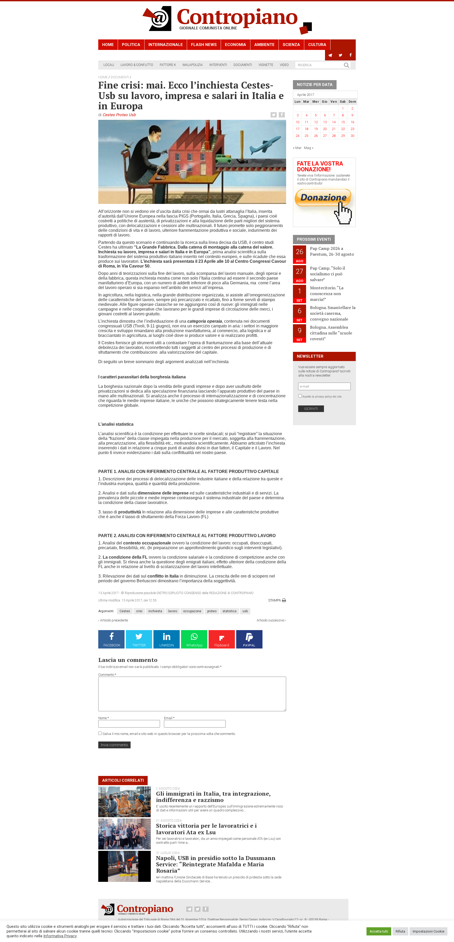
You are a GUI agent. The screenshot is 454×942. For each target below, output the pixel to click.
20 (325, 129)
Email (169, 718)
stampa (274, 600)
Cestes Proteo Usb (119, 114)
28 (334, 136)
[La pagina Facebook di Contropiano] (350, 55)
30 (352, 136)
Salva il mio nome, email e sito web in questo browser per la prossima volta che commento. (169, 734)
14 (334, 122)
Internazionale (165, 44)
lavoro (172, 611)
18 (306, 129)
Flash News (204, 44)
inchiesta (155, 611)
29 (343, 136)
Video (284, 65)
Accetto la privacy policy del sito (322, 396)
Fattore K (168, 65)
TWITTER (139, 645)
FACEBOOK (112, 645)
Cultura (317, 44)
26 (316, 136)
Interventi (218, 65)
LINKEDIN (166, 645)
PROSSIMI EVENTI (314, 239)
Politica (131, 44)
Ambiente (264, 44)
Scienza (291, 44)
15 (343, 122)
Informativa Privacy (60, 936)
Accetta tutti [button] (379, 931)
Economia (235, 44)
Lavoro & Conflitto (137, 65)
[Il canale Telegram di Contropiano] (330, 55)
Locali (109, 65)
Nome (103, 718)
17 (297, 129)
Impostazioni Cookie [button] (428, 931)
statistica (229, 611)
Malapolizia (193, 65)
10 (297, 122)
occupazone (192, 611)
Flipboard (221, 645)
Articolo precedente (114, 620)
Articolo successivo (270, 620)
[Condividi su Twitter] (274, 115)
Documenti (243, 65)
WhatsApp (194, 645)
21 (334, 129)
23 (352, 129)
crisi (139, 611)
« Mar (297, 148)
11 (306, 122)
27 (325, 136)
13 (325, 122)
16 (352, 122)
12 (316, 122)
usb (245, 611)
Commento (107, 675)
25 (306, 136)
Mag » (308, 148)
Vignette (266, 65)
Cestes (125, 611)
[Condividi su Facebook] (282, 115)
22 (343, 129)
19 (316, 129)
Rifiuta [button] (400, 931)
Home (108, 44)
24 (297, 136)
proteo (211, 611)
